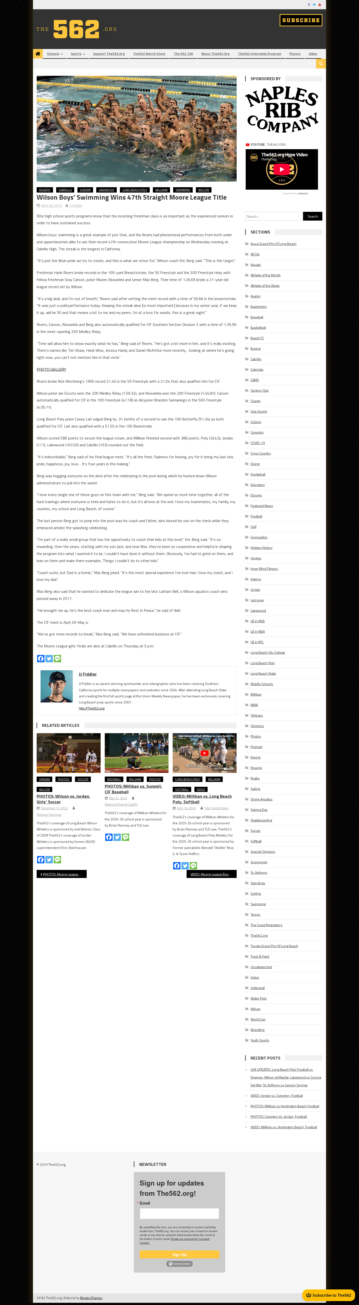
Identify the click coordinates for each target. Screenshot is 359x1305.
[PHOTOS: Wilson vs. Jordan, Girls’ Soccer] (69, 753)
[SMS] (57, 658)
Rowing (256, 767)
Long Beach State (263, 673)
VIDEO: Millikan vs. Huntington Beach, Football (284, 1127)
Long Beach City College (268, 652)
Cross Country (261, 453)
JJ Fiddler (75, 205)
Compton (257, 432)
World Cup (258, 1019)
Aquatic (45, 189)
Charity (256, 400)
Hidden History (262, 547)
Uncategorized (261, 966)
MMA (254, 704)
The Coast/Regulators (266, 924)
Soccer (82, 779)
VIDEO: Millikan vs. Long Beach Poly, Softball (202, 799)
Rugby (255, 778)
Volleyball (258, 987)
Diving (255, 463)
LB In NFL (257, 641)
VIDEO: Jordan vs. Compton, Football (277, 1095)
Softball (182, 789)
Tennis (255, 914)
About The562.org (215, 53)
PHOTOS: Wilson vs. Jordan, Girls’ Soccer (63, 799)
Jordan (85, 189)
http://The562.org (92, 708)
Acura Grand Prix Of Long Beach (273, 243)
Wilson (203, 189)
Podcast (256, 746)
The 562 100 (183, 53)
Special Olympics (263, 851)
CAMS (255, 379)
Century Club (260, 390)
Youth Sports (260, 1040)
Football (256, 516)
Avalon (256, 296)
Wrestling (257, 1029)
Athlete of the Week (265, 285)
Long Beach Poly (134, 189)
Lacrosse (257, 600)
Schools (53, 53)
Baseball (114, 779)
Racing (255, 757)
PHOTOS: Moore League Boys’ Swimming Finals (65, 874)
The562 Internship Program (259, 53)
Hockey (256, 558)
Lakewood (106, 189)
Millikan (161, 189)
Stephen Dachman (49, 814)
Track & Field (260, 956)
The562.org (259, 935)
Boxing (256, 348)
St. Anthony (259, 872)
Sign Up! (179, 1254)
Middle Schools (262, 683)
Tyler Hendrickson (216, 808)
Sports (76, 53)
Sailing (255, 788)
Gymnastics (259, 537)
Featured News (262, 505)
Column (256, 421)
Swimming (183, 189)
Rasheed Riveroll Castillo (121, 804)
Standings (258, 883)
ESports (256, 495)
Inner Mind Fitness (264, 568)
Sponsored (259, 862)
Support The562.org (109, 53)
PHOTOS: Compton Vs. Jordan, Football (279, 1116)
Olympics (257, 725)
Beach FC (257, 338)
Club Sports (259, 411)
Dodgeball (258, 474)
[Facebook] (40, 658)
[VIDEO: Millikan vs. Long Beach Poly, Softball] (205, 753)
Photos (294, 53)
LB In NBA (258, 631)
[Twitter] (49, 658)
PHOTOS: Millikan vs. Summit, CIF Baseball (133, 789)
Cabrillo (65, 189)
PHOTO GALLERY (51, 369)
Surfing (256, 893)
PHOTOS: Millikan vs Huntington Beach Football (285, 1106)
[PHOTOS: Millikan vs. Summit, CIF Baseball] (137, 753)
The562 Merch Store (149, 53)
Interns (256, 579)
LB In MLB (258, 620)
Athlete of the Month (266, 275)
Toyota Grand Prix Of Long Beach (274, 945)
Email (145, 1203)
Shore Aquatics (262, 799)
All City (255, 254)
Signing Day (259, 809)
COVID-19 (258, 442)
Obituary (257, 715)
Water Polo (259, 998)
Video (313, 53)
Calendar (257, 369)
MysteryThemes (91, 1297)
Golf (253, 526)
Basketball (258, 327)
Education (258, 484)
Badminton (259, 306)
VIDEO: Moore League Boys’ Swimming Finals (213, 874)
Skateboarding (261, 820)
